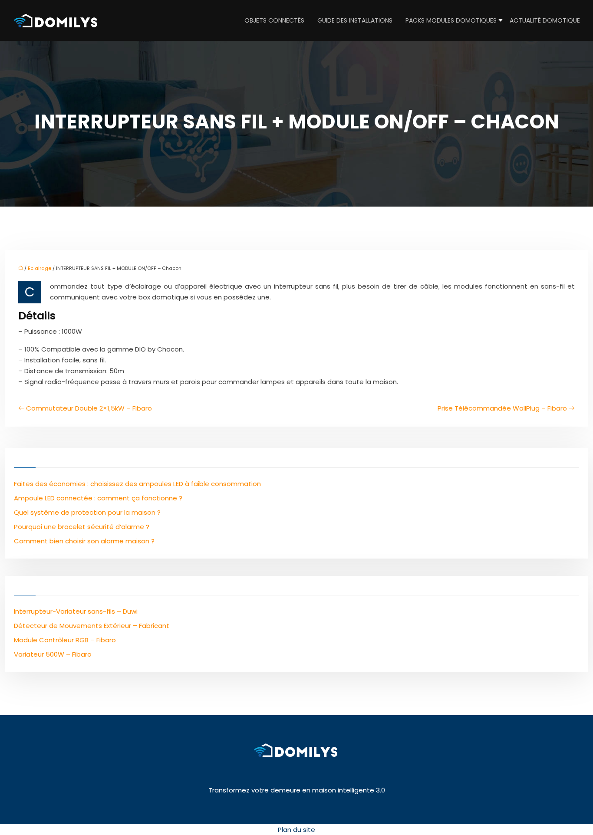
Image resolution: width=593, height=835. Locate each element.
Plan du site (296, 829)
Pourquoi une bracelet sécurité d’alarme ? (81, 526)
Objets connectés (274, 20)
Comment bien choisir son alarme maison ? (84, 541)
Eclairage (39, 268)
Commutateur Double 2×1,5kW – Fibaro (89, 408)
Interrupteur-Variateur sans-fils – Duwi (76, 611)
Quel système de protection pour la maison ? (87, 512)
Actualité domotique (545, 20)
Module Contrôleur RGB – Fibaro (65, 639)
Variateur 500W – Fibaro (53, 654)
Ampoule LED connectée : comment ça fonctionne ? (98, 498)
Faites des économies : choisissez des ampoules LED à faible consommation (137, 483)
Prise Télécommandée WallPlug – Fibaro (502, 408)
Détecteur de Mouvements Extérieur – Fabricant (91, 625)
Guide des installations (354, 20)
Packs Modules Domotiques (451, 20)
